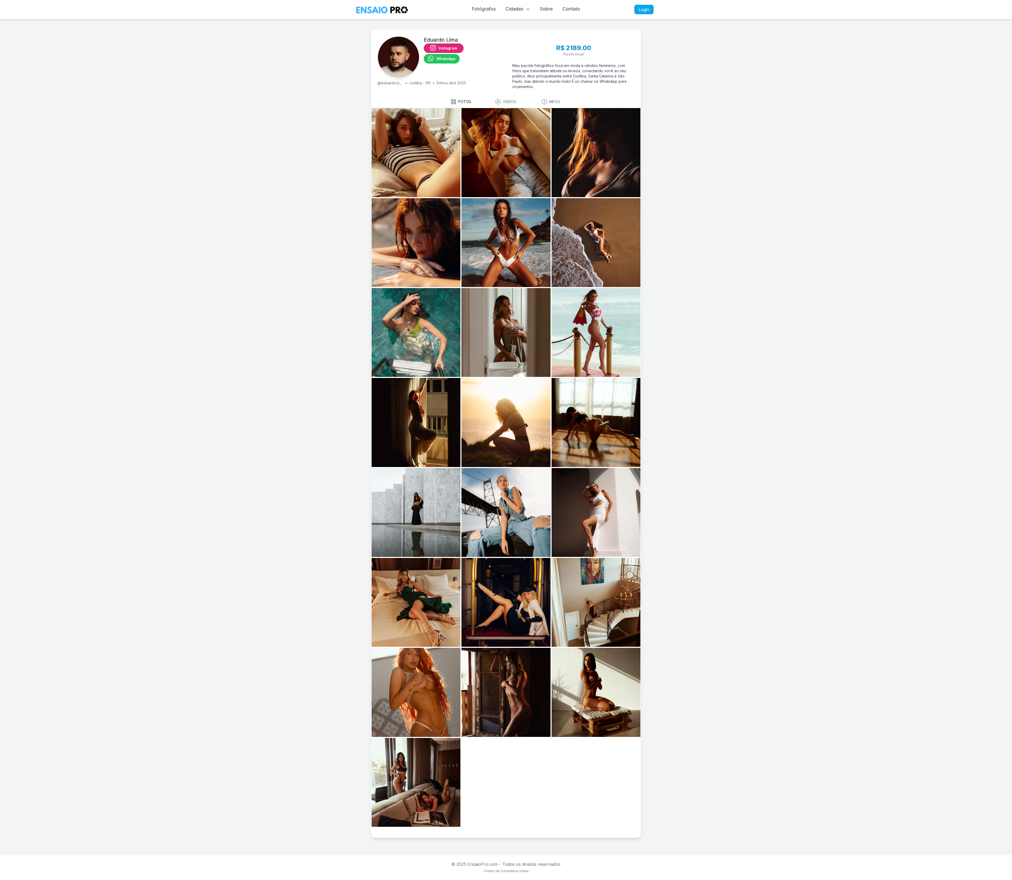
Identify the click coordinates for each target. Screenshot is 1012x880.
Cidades (515, 9)
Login (644, 9)
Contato (571, 9)
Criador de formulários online (506, 871)
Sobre (546, 9)
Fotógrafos (484, 9)
